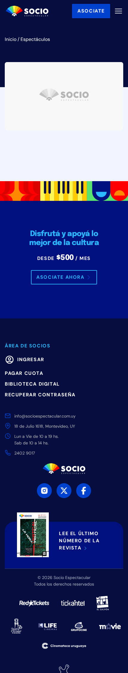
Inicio (10, 39)
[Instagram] (44, 490)
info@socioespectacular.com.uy (45, 416)
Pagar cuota (24, 373)
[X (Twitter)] (64, 490)
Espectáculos (35, 39)
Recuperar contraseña (40, 395)
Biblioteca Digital (32, 384)
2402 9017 (24, 453)
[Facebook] (83, 490)
